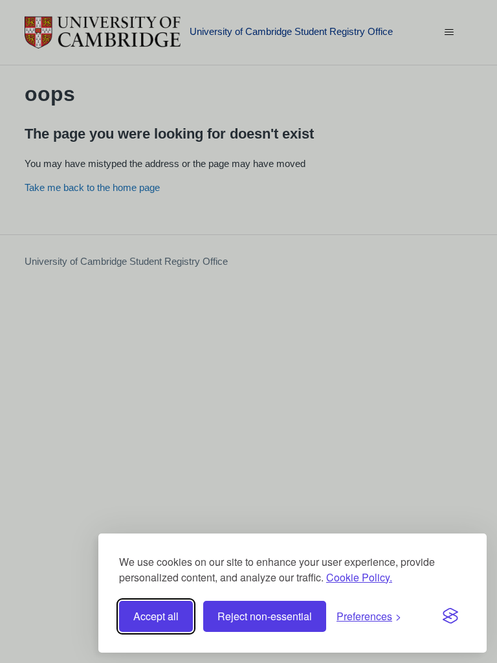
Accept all (156, 616)
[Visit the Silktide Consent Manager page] (450, 616)
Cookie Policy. (359, 577)
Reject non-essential (264, 616)
